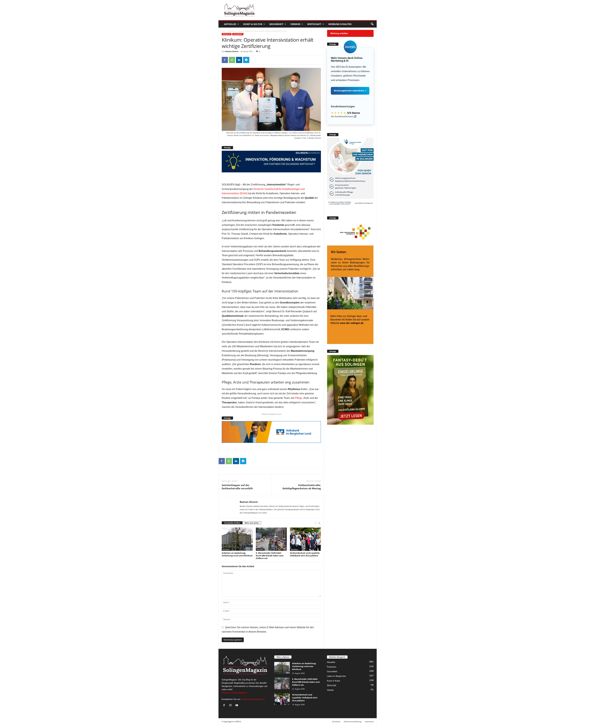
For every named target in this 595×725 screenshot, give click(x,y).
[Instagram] (231, 705)
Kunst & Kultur (252, 24)
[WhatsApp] (232, 60)
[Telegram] (246, 60)
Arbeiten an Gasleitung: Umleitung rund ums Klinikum (237, 554)
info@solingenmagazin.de (253, 699)
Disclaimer (336, 721)
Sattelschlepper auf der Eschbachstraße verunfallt (237, 487)
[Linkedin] (239, 60)
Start (223, 31)
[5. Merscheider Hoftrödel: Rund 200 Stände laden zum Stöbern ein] (271, 539)
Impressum (369, 721)
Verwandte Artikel (232, 523)
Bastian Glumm (231, 51)
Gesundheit (276, 24)
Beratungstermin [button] (350, 90)
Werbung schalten (339, 24)
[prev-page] (315, 523)
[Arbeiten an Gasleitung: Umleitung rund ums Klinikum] (237, 539)
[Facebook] (225, 60)
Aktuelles (230, 24)
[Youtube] (237, 705)
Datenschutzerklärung (352, 721)
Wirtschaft (314, 24)
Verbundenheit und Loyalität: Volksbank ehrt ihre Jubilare (305, 554)
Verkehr (295, 24)
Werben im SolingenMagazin (234, 693)
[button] (372, 24)
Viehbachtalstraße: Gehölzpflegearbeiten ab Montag (301, 487)
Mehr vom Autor (252, 523)
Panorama (331, 667)
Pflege (298, 398)
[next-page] (319, 523)
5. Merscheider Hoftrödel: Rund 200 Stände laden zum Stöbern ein (270, 556)
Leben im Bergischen (336, 676)
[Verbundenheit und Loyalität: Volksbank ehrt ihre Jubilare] (305, 539)
